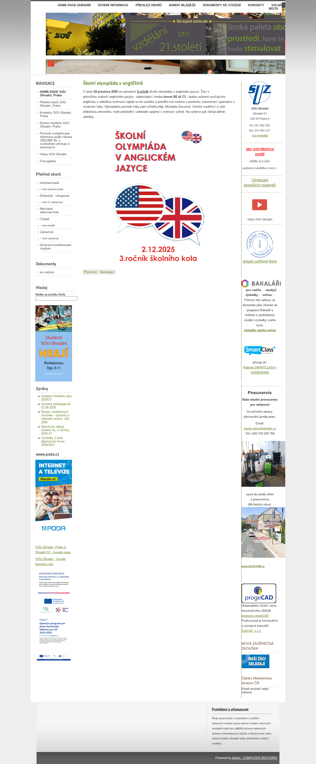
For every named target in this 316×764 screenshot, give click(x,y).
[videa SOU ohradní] (260, 214)
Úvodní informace (113, 5)
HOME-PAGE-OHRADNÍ (74, 5)
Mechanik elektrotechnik (49, 210)
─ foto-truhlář (47, 225)
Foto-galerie (48, 161)
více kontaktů (260, 135)
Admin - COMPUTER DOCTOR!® (254, 758)
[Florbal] (53, 380)
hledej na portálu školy (50, 294)
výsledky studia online (260, 330)
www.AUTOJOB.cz (253, 566)
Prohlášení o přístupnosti (230, 709)
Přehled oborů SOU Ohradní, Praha (53, 103)
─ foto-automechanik (51, 189)
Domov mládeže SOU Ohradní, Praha (54, 124)
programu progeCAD (255, 616)
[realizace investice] (53, 612)
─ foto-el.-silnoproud (51, 202)
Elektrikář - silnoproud (54, 196)
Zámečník (46, 232)
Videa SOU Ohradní (53, 154)
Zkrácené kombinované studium (55, 246)
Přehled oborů (149, 5)
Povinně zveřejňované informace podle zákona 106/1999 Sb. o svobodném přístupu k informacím (56, 140)
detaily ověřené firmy (260, 261)
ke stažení (47, 272)
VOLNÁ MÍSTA (275, 6)
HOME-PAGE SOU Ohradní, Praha (53, 93)
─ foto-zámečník (49, 238)
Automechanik (49, 183)
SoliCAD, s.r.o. (251, 631)
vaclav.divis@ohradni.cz (260, 428)
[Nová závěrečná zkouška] (255, 667)
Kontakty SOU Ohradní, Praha (56, 114)
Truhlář (44, 219)
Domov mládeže (182, 5)
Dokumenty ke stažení (222, 5)
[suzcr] (259, 103)
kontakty (256, 5)
